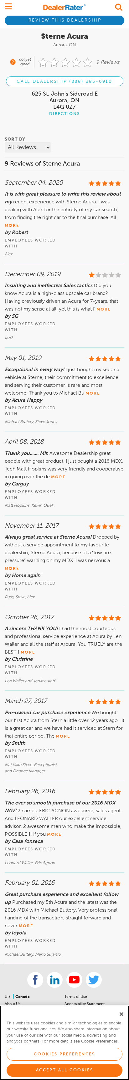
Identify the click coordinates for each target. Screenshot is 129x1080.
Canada (22, 997)
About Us (12, 1004)
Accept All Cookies (64, 1070)
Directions (64, 114)
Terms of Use (75, 997)
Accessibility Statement (84, 1004)
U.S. (9, 997)
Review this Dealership (65, 20)
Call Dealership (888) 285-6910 (64, 81)
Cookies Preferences (64, 1054)
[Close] (121, 1014)
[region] (64, 1042)
